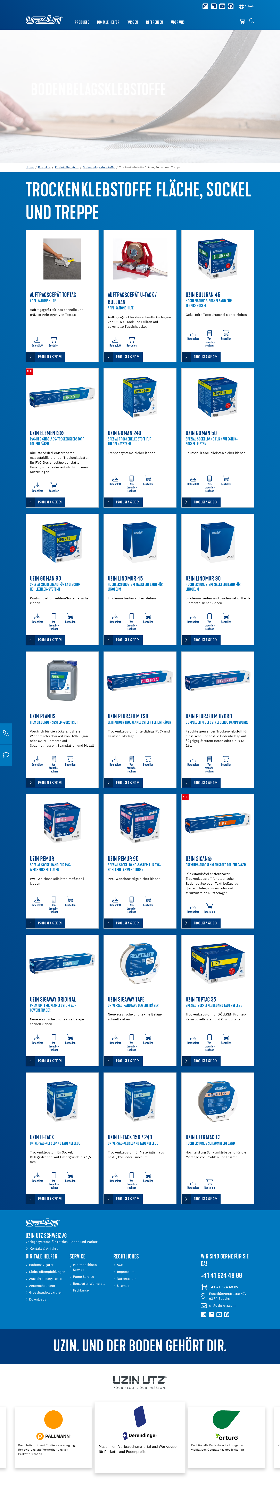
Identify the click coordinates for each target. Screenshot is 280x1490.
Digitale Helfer (108, 23)
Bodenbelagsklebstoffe (99, 167)
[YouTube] (222, 6)
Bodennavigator (41, 1264)
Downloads (37, 1299)
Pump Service (83, 1276)
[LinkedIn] (214, 6)
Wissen (132, 23)
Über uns (178, 23)
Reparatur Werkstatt (89, 1283)
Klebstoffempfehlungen (47, 1271)
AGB (120, 1264)
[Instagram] (205, 6)
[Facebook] (230, 6)
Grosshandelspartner (45, 1292)
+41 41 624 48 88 (221, 1276)
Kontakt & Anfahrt (44, 1248)
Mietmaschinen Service (85, 1267)
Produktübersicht (67, 167)
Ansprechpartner (42, 1285)
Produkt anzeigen (49, 357)
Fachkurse (81, 1290)
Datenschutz (126, 1278)
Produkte (82, 23)
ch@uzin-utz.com (222, 1305)
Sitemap (123, 1285)
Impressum (126, 1271)
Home (30, 167)
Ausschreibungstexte (45, 1278)
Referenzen (154, 23)
